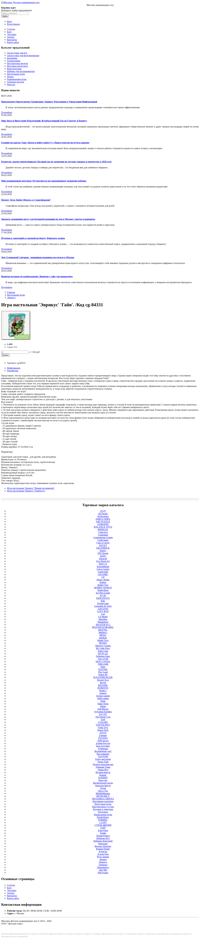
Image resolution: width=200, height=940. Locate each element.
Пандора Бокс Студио (103, 806)
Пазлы (10, 76)
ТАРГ (103, 828)
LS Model (103, 616)
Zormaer (103, 735)
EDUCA (103, 564)
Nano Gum (103, 651)
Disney (103, 550)
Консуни (103, 780)
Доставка (11, 34)
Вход (9, 21)
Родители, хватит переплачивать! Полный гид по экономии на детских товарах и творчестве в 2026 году (56, 161)
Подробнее (6, 112)
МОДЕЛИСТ (103, 796)
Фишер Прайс (103, 849)
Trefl (103, 719)
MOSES (103, 643)
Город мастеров (103, 759)
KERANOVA (103, 598)
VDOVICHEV (103, 725)
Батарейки (12, 58)
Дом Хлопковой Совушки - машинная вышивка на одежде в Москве (37, 257)
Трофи (103, 833)
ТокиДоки (103, 830)
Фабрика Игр (103, 838)
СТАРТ (103, 822)
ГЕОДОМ (103, 756)
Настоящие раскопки (103, 801)
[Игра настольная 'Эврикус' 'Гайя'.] (15, 339)
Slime (103, 701)
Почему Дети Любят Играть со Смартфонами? (26, 200)
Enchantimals (103, 566)
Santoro (103, 693)
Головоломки (13, 61)
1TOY (103, 511)
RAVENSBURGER (103, 677)
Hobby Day (103, 585)
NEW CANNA (103, 661)
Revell (103, 682)
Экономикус (103, 867)
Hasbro (103, 582)
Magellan (103, 619)
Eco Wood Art (103, 561)
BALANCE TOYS (103, 527)
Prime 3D (103, 674)
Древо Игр (103, 769)
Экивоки (103, 864)
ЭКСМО (103, 870)
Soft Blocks (103, 709)
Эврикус (11, 297)
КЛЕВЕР (102, 777)
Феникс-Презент (103, 846)
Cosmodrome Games (103, 537)
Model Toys (102, 640)
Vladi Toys (103, 727)
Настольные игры (16, 74)
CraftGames (102, 540)
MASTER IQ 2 (103, 624)
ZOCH (103, 733)
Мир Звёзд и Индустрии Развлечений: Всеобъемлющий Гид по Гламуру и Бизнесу (44, 120)
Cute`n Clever (103, 542)
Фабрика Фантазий (103, 841)
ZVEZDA (103, 738)
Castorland (103, 535)
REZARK (103, 685)
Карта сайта (13, 42)
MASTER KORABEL (103, 627)
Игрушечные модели (17, 63)
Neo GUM (103, 659)
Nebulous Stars (103, 656)
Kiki (103, 601)
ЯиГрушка (103, 872)
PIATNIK (103, 669)
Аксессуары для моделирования (23, 55)
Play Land (103, 672)
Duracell (103, 558)
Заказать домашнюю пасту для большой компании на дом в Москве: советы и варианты (48, 219)
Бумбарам (103, 748)
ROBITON (103, 688)
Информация (13, 368)
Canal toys (103, 532)
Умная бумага (103, 835)
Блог (9, 31)
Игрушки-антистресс (17, 66)
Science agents (103, 696)
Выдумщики (103, 754)
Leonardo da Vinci (103, 606)
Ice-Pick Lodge (103, 593)
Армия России (103, 743)
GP (103, 577)
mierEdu (103, 637)
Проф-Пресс (103, 817)
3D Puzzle (103, 513)
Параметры (12, 370)
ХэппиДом (103, 854)
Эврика (103, 859)
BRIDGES (103, 529)
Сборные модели (15, 82)
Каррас (102, 775)
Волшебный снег (103, 751)
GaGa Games (103, 569)
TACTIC (103, 714)
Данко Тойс (103, 762)
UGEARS (103, 722)
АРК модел (103, 740)
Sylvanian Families (103, 711)
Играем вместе (103, 772)
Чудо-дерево (103, 857)
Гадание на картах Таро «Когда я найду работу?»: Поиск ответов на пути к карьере (45, 142)
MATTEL (103, 630)
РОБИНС (103, 820)
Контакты (12, 39)
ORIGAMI (103, 664)
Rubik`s (103, 690)
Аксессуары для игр (17, 53)
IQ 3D (103, 595)
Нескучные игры (102, 804)
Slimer (103, 706)
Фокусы (11, 84)
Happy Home (103, 579)
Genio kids (103, 572)
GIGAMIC (103, 574)
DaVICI (103, 545)
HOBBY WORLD (103, 587)
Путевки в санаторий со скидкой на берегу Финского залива (33, 238)
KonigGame (103, 603)
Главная (11, 29)
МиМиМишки (103, 793)
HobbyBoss (103, 590)
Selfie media (103, 698)
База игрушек (103, 746)
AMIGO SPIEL (102, 519)
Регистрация (13, 24)
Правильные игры (103, 814)
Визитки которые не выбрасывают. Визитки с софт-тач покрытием (37, 276)
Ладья (103, 788)
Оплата (10, 37)
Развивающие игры (17, 79)
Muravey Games (103, 645)
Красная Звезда (103, 785)
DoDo (103, 556)
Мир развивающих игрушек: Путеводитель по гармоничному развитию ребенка (43, 181)
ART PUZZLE (103, 521)
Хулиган (103, 851)
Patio (103, 667)
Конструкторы (14, 68)
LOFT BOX (103, 611)
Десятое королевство (103, 764)
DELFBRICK (103, 548)
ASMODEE (103, 524)
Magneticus (103, 622)
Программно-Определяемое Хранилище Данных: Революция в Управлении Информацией (49, 101)
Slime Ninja (103, 703)
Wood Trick (103, 730)
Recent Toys (103, 680)
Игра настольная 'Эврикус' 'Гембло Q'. (26, 491)
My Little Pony (103, 648)
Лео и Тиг (103, 791)
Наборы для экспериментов (21, 71)
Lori (103, 614)
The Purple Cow (103, 717)
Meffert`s (103, 632)
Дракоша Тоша (103, 767)
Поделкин (103, 812)
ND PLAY (103, 653)
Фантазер (103, 843)
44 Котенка (102, 516)
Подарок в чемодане (103, 809)
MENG (102, 635)
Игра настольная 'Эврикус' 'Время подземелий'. (31, 488)
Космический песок (103, 783)
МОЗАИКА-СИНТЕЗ (103, 798)
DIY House (103, 553)
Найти (5, 16)
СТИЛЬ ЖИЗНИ (103, 825)
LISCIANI (103, 608)
